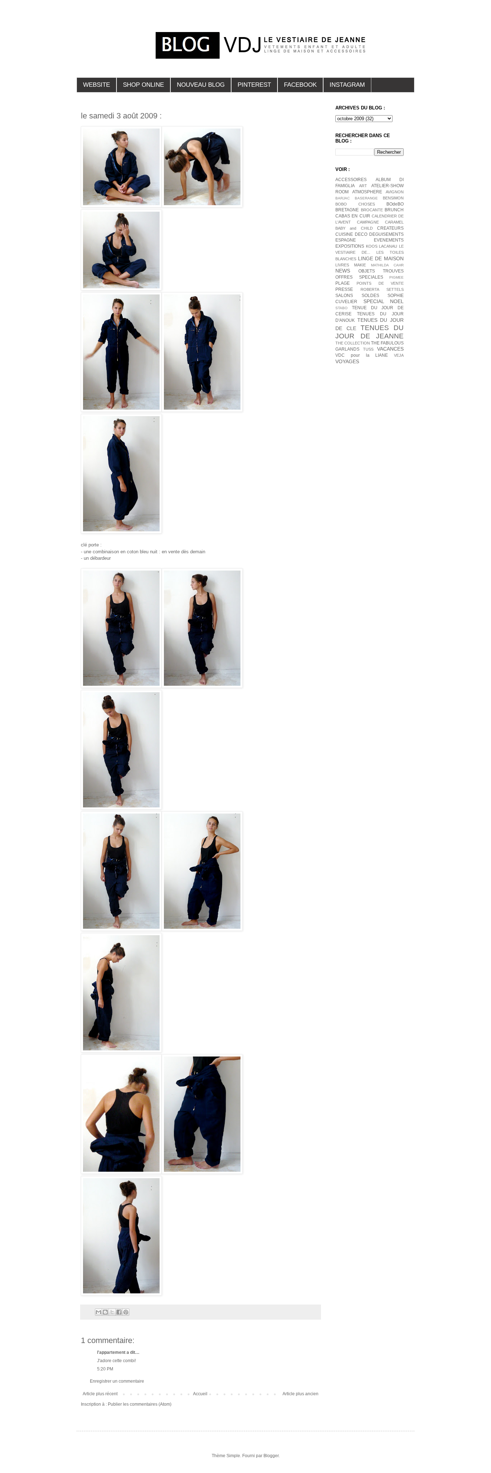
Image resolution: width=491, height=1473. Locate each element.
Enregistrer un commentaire (117, 1381)
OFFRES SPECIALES (359, 277)
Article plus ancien (300, 1393)
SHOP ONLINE (143, 84)
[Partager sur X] (112, 1312)
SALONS (344, 295)
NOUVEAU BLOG (201, 84)
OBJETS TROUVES (381, 271)
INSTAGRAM (347, 84)
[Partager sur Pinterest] (125, 1312)
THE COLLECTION (352, 343)
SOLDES (370, 295)
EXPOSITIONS (349, 246)
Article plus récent (100, 1393)
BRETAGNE (347, 209)
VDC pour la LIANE (361, 355)
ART (363, 186)
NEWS (342, 271)
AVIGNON (395, 192)
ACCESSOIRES (351, 179)
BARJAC (342, 198)
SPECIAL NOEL (383, 301)
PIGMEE (396, 277)
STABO (341, 308)
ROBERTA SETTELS (382, 289)
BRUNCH (394, 209)
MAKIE (360, 265)
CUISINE (344, 234)
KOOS (371, 246)
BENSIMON (393, 198)
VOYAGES (347, 361)
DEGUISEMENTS (386, 234)
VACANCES (390, 349)
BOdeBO (395, 204)
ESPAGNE (345, 240)
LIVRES (342, 265)
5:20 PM (105, 1368)
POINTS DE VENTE (380, 283)
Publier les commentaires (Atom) (139, 1404)
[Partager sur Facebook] (119, 1312)
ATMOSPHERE (367, 191)
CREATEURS (390, 228)
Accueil (200, 1393)
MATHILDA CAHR (387, 265)
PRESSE (344, 289)
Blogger (271, 1455)
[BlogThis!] (105, 1312)
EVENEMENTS (389, 240)
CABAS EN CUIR (352, 216)
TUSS (368, 349)
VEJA (399, 355)
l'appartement (111, 1352)
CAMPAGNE (368, 222)
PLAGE (342, 283)
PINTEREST (254, 84)
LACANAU (388, 246)
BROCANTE (372, 210)
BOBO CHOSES (355, 204)
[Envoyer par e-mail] (98, 1312)
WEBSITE (96, 84)
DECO (361, 234)
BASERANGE (366, 198)
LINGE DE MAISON (381, 258)
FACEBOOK (300, 84)
